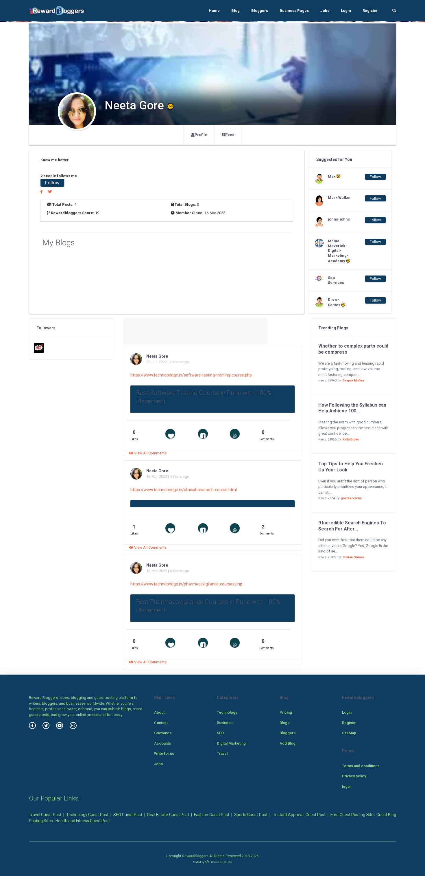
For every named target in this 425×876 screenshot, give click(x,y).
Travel (222, 753)
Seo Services (336, 280)
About (159, 712)
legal (346, 786)
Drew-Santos (334, 302)
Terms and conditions (360, 766)
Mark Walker (339, 197)
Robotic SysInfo (221, 862)
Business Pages (294, 10)
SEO (220, 733)
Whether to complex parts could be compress (353, 349)
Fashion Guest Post (211, 814)
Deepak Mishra (353, 380)
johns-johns (339, 219)
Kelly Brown (351, 439)
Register (370, 10)
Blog (235, 10)
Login (346, 10)
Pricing (286, 712)
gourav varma (351, 498)
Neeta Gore (157, 356)
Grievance (163, 733)
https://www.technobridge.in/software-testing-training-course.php (191, 375)
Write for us (164, 753)
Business (224, 723)
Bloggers (259, 10)
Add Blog (287, 743)
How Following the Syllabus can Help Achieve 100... (352, 408)
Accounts (162, 743)
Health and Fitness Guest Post (83, 820)
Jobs (324, 10)
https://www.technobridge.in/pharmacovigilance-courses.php (186, 584)
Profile (201, 135)
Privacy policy (354, 776)
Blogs (284, 723)
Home (214, 10)
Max (332, 176)
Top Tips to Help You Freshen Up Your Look (350, 467)
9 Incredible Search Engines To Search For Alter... (352, 526)
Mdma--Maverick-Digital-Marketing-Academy (338, 251)
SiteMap (349, 733)
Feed (230, 135)
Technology (227, 712)
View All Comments (150, 453)
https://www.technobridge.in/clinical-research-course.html (183, 489)
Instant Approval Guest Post (300, 814)
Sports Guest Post (250, 814)
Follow (52, 183)
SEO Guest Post (127, 814)
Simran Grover (353, 557)
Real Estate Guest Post (168, 814)
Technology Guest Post (87, 814)
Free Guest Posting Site (351, 814)
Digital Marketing (231, 743)
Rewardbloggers (195, 856)
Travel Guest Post (45, 814)
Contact (161, 723)
